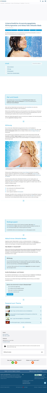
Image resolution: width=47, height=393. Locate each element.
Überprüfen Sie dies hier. (26, 383)
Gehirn (32, 195)
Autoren (34, 371)
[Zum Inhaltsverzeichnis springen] (23, 121)
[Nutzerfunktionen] (43, 1)
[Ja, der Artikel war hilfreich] (12, 362)
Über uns (31, 371)
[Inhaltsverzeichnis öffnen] (45, 383)
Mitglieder (14, 371)
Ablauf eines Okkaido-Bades (13, 73)
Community (10, 371)
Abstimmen (9, 294)
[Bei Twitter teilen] (23, 30)
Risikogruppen (10, 71)
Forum (6, 371)
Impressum (36, 387)
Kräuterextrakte (22, 266)
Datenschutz (40, 387)
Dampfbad (22, 3)
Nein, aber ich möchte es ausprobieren (15, 290)
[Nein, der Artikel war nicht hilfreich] (16, 362)
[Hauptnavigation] (45, 1)
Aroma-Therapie (26, 172)
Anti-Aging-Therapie (35, 130)
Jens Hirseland (5, 334)
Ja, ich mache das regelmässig (14, 286)
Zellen (12, 180)
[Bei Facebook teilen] (11, 30)
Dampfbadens (29, 107)
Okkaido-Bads (17, 99)
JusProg (42, 378)
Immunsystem (20, 191)
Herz (7, 227)
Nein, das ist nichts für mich (13, 292)
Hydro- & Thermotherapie (15, 3)
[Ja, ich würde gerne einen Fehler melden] (32, 362)
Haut (25, 101)
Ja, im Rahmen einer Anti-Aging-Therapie (16, 288)
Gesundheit (2, 3)
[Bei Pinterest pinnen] (36, 30)
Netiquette (18, 371)
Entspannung (35, 173)
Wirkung (9, 69)
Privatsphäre (45, 387)
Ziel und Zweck (10, 67)
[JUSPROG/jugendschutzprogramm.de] (38, 375)
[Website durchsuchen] (40, 1)
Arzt (25, 229)
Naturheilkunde (7, 3)
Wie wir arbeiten (39, 371)
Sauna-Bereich (32, 129)
